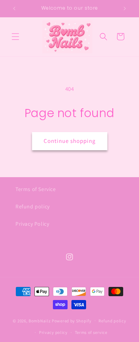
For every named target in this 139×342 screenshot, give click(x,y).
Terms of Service (35, 189)
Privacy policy (53, 332)
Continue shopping (70, 140)
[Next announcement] (124, 8)
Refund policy (32, 206)
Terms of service (91, 332)
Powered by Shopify (72, 320)
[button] (15, 36)
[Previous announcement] (14, 8)
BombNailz (40, 320)
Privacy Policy (32, 223)
